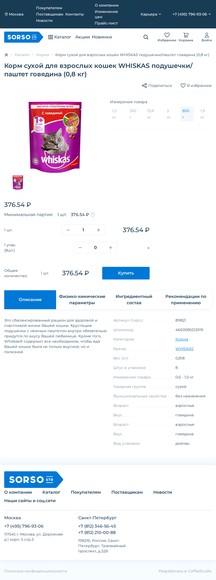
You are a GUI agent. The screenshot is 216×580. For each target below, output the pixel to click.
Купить (126, 273)
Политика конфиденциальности (35, 571)
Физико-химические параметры (82, 299)
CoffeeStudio (200, 571)
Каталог (22, 54)
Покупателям (49, 8)
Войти (207, 40)
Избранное (167, 40)
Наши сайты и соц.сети (30, 500)
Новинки (102, 36)
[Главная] (6, 54)
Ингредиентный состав (134, 299)
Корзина (186, 40)
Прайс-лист (106, 23)
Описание (30, 299)
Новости (44, 20)
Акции (82, 36)
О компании (107, 5)
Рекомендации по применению (185, 299)
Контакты (74, 14)
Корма (42, 54)
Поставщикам (49, 14)
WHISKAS (184, 348)
